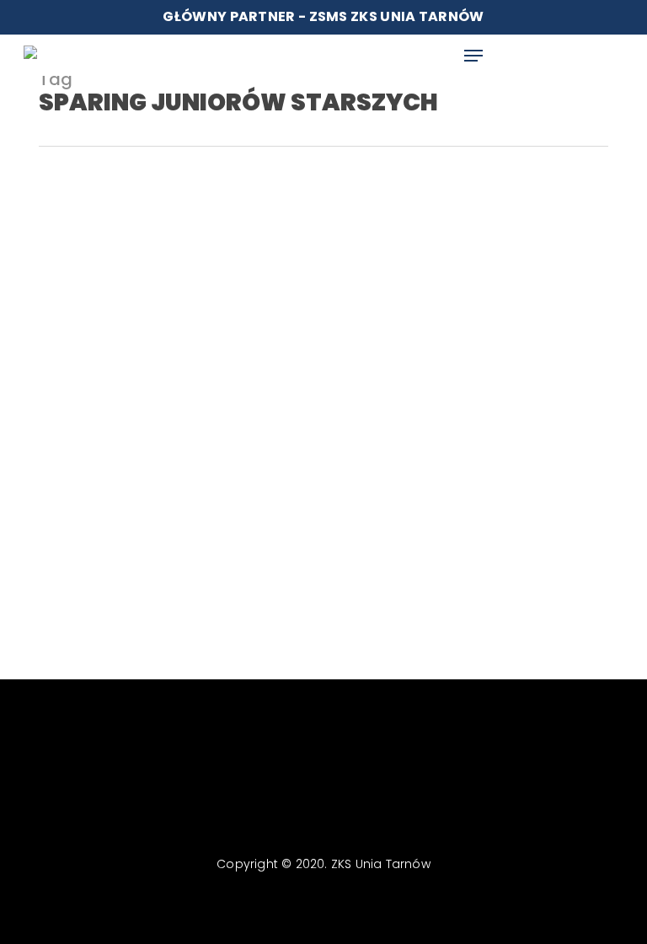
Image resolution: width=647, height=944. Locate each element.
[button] (473, 55)
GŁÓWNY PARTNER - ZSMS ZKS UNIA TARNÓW (323, 16)
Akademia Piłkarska (100, 530)
